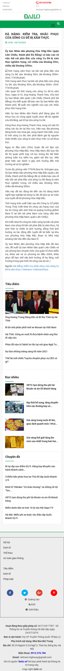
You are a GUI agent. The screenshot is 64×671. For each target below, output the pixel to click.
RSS (33, 604)
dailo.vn (38, 669)
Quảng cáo (33, 599)
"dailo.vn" (23, 661)
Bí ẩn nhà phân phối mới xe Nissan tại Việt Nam (30, 327)
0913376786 (45, 2)
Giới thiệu (33, 609)
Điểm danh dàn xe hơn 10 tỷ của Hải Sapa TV (29, 507)
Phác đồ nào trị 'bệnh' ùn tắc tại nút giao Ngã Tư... (32, 344)
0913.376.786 (38, 653)
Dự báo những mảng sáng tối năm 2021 (26, 351)
